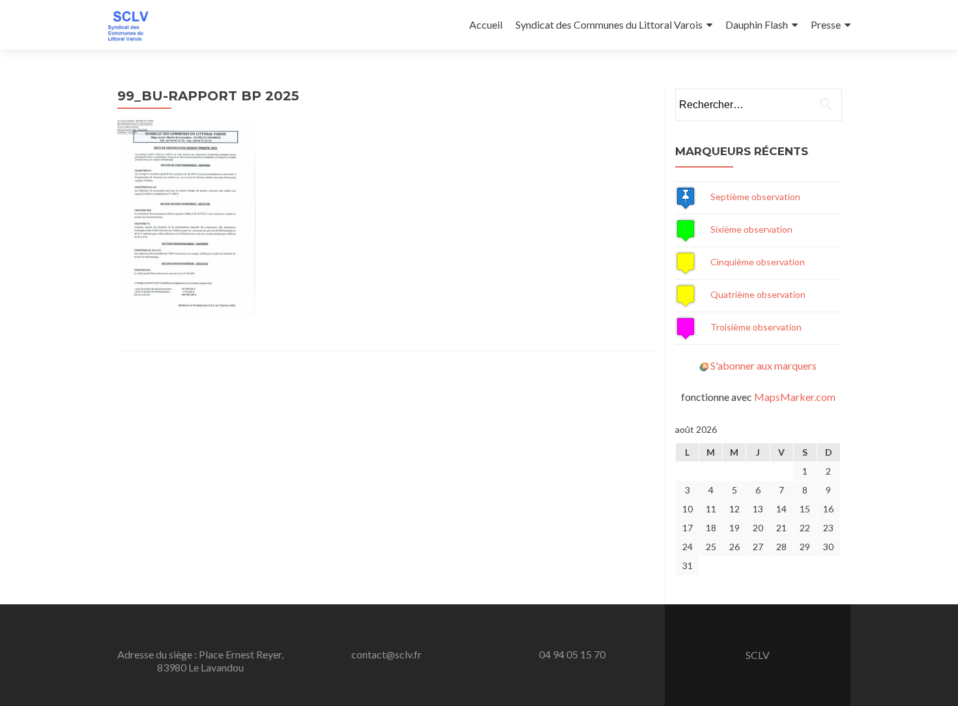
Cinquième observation (757, 261)
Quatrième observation (758, 294)
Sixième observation (751, 229)
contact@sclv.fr (386, 654)
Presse (826, 24)
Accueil (485, 24)
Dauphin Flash (756, 24)
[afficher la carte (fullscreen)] (685, 196)
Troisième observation (756, 326)
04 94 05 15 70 (572, 654)
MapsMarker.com (794, 396)
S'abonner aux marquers (763, 365)
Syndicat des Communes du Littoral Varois (609, 24)
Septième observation (755, 196)
